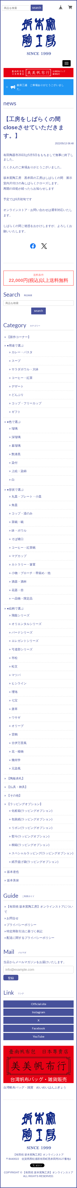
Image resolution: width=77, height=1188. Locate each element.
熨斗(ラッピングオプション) (30, 836)
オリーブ (18, 725)
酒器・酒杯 (19, 581)
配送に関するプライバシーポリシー (30, 937)
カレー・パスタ (22, 352)
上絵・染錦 (19, 471)
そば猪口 (18, 539)
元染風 (16, 768)
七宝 (15, 700)
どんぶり (18, 394)
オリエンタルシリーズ (26, 623)
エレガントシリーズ (25, 640)
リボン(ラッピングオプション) (32, 827)
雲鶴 (15, 734)
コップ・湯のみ (22, 513)
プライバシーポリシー (21, 924)
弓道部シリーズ (22, 649)
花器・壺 (18, 590)
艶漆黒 (16, 454)
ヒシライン (19, 683)
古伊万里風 (19, 743)
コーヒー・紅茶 (22, 377)
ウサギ (16, 717)
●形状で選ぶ (15, 489)
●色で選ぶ (14, 421)
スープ (16, 360)
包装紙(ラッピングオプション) (32, 819)
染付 (15, 462)
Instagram (38, 1012)
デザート (18, 386)
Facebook (38, 1028)
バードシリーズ (22, 632)
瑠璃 (15, 428)
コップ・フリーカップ (26, 403)
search (36, 7)
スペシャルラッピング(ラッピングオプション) (42, 853)
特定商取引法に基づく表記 (24, 931)
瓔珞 (15, 691)
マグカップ (19, 556)
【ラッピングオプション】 (25, 804)
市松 (15, 657)
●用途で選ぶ (15, 345)
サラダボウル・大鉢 (25, 369)
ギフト (16, 411)
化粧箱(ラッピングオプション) (32, 810)
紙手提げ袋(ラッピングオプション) (35, 861)
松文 (15, 666)
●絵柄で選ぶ (15, 608)
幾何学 (16, 760)
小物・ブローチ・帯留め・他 (31, 573)
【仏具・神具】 (17, 787)
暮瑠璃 (16, 445)
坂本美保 (13, 880)
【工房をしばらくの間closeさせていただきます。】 (33, 127)
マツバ (16, 675)
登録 (11, 978)
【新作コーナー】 (19, 337)
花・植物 (18, 751)
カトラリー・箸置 (24, 564)
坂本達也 (13, 871)
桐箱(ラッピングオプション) (30, 844)
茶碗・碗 (18, 522)
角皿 (15, 505)
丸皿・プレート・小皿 (26, 496)
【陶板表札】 (16, 778)
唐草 (15, 709)
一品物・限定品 (22, 598)
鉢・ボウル (19, 530)
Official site (38, 1004)
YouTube (38, 1036)
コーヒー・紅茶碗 (24, 547)
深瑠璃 (16, 437)
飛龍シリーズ (21, 615)
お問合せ (13, 918)
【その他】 (14, 795)
